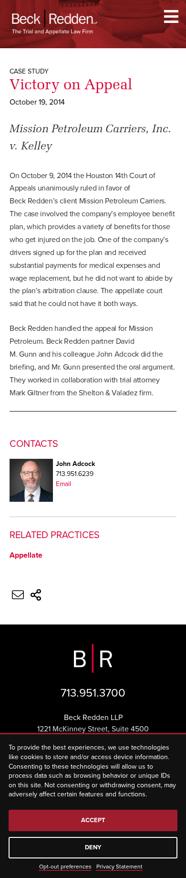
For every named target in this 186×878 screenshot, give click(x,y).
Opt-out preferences (65, 866)
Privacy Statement (119, 866)
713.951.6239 (74, 474)
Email (63, 484)
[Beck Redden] (54, 22)
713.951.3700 (93, 693)
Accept (93, 820)
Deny (93, 847)
